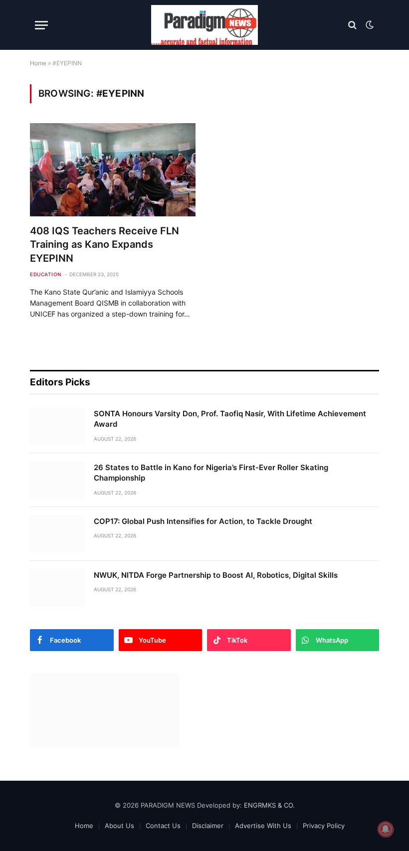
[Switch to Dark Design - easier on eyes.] (368, 24)
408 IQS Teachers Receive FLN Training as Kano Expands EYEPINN (104, 244)
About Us (119, 826)
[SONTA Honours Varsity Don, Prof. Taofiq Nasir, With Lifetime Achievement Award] (57, 426)
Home (38, 63)
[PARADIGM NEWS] (204, 25)
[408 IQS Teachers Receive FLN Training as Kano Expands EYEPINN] (113, 169)
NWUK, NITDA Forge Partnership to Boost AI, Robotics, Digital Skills (216, 575)
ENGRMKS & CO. (269, 805)
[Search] (352, 25)
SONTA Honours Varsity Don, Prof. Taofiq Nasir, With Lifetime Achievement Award (230, 419)
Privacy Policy (324, 826)
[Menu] (41, 25)
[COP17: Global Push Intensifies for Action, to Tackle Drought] (57, 534)
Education (45, 274)
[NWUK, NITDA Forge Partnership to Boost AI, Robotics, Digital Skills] (57, 588)
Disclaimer (207, 826)
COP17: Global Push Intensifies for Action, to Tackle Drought (203, 521)
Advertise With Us (263, 826)
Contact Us (163, 826)
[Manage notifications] (386, 829)
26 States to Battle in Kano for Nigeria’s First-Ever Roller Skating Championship (211, 473)
